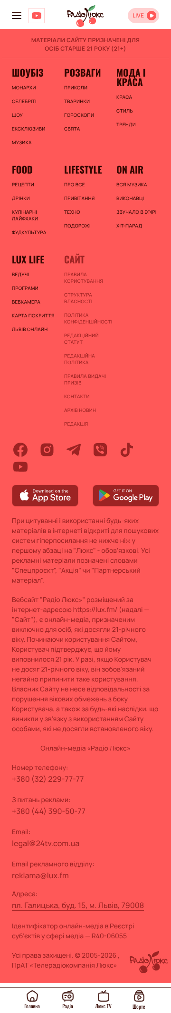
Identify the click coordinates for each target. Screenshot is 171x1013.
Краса (124, 97)
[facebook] (20, 449)
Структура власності (78, 298)
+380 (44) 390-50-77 (49, 811)
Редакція (76, 423)
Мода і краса (130, 77)
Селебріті (24, 101)
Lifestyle (83, 169)
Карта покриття (33, 315)
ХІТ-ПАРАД (129, 225)
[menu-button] (16, 15)
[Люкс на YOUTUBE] (36, 15)
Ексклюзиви (28, 128)
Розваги (82, 72)
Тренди (126, 124)
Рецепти (23, 184)
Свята (72, 128)
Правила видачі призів (85, 379)
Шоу (17, 115)
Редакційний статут (81, 338)
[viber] (100, 449)
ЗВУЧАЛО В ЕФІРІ (136, 212)
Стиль (124, 110)
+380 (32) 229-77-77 (48, 779)
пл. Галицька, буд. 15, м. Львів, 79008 (78, 905)
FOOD (22, 169)
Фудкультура (29, 232)
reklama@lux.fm (40, 875)
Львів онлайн (30, 329)
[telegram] (73, 449)
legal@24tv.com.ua (45, 843)
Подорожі (77, 225)
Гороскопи (79, 115)
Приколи (75, 87)
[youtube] (20, 466)
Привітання (79, 198)
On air (129, 169)
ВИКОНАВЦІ (130, 198)
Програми (25, 288)
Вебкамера (26, 301)
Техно (72, 212)
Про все (74, 184)
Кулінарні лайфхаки (25, 215)
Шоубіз (27, 72)
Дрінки (21, 198)
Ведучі (20, 274)
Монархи (24, 87)
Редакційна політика (79, 359)
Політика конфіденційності (85, 318)
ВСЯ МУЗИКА (131, 184)
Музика (22, 142)
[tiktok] (126, 449)
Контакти (77, 396)
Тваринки (77, 101)
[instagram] (47, 449)
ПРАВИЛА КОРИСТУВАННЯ (83, 277)
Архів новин (80, 410)
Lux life (28, 259)
